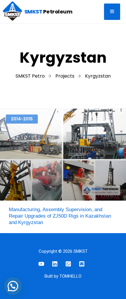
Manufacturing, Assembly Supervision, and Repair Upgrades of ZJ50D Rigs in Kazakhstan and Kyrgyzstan (60, 216)
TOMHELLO (70, 276)
